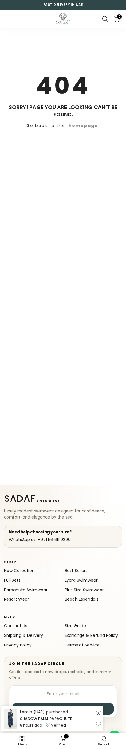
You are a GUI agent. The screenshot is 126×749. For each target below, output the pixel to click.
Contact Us (15, 626)
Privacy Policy (18, 645)
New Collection (19, 570)
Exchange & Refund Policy (91, 635)
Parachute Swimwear (25, 590)
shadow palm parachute (46, 719)
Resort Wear (16, 599)
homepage (83, 126)
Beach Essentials (81, 599)
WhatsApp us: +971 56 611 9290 (40, 539)
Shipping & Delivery (23, 635)
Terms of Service (82, 645)
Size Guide (75, 626)
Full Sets (12, 580)
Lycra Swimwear (81, 580)
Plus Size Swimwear (84, 590)
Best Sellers (76, 570)
